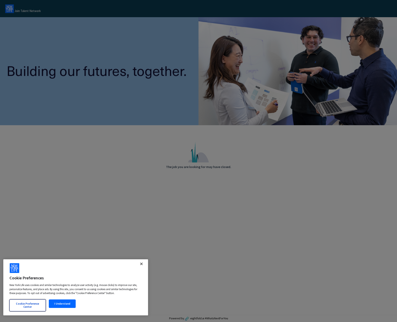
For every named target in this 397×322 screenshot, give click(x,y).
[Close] (141, 263)
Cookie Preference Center (27, 305)
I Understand (62, 303)
